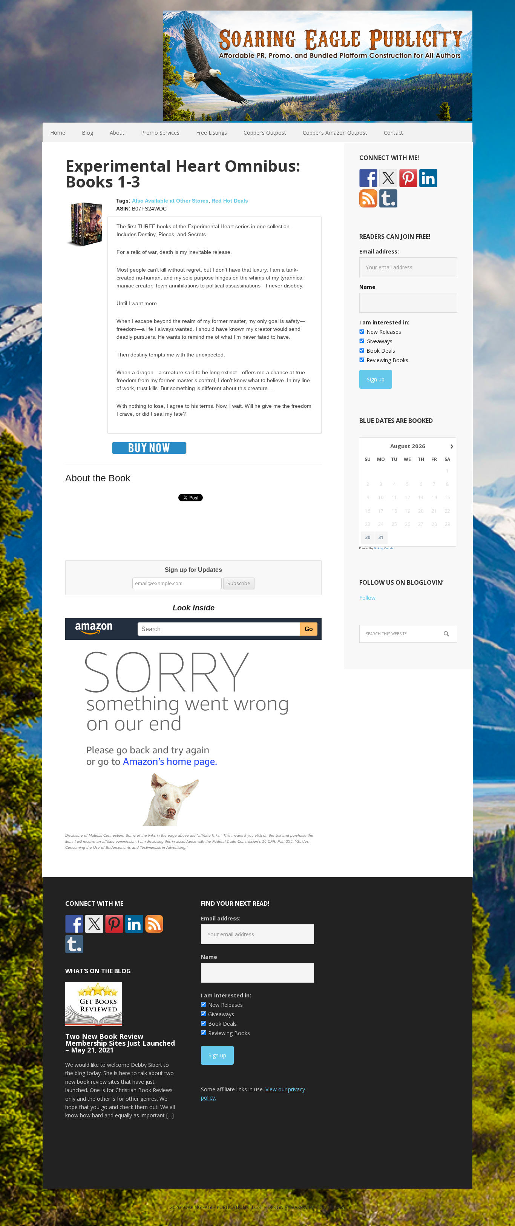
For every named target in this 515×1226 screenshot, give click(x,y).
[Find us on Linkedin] (428, 178)
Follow (367, 597)
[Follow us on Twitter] (388, 178)
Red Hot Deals (230, 201)
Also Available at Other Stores (170, 201)
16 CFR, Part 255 (277, 841)
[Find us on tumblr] (388, 198)
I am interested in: (384, 322)
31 (380, 538)
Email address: (379, 251)
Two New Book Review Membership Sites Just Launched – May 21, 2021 (120, 1043)
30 (367, 538)
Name (367, 286)
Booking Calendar (384, 548)
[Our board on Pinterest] (408, 178)
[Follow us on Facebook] (368, 178)
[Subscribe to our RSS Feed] (368, 198)
